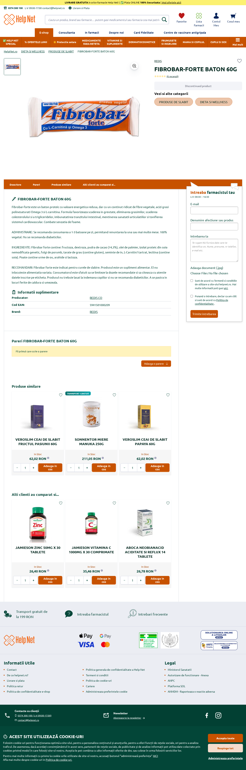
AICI (155, 756)
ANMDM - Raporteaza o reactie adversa (191, 691)
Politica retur (15, 686)
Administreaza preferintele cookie (106, 691)
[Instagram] (218, 715)
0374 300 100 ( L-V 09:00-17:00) (35, 715)
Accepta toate (225, 738)
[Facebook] (206, 715)
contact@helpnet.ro (28, 720)
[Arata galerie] (134, 66)
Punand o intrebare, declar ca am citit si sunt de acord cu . (216, 300)
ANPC (171, 680)
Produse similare (26, 386)
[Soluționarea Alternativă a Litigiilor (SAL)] (219, 645)
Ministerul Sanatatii (180, 669)
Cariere (90, 686)
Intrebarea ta (199, 236)
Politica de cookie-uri (99, 680)
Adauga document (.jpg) (206, 268)
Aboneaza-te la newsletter (127, 717)
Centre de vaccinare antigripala (185, 32)
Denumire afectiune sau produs (211, 220)
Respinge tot (225, 748)
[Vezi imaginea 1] (12, 66)
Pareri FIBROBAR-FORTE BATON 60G (44, 341)
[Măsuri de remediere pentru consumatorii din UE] (219, 635)
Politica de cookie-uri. (59, 759)
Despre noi (116, 32)
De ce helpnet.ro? (17, 675)
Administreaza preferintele (225, 758)
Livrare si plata (15, 680)
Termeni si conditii (97, 675)
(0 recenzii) (173, 76)
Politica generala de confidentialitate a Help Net (115, 669)
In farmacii (92, 32)
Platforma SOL (176, 686)
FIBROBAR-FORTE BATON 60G (44, 199)
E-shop (44, 32)
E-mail (194, 204)
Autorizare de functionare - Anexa (188, 675)
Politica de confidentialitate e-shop (28, 691)
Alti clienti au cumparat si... (35, 494)
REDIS (158, 61)
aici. (226, 288)
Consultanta (67, 32)
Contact (12, 669)
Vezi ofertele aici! (171, 2)
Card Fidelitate (144, 32)
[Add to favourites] (239, 61)
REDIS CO (96, 298)
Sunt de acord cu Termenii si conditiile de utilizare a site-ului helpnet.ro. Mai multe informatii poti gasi (216, 284)
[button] (216, 19)
